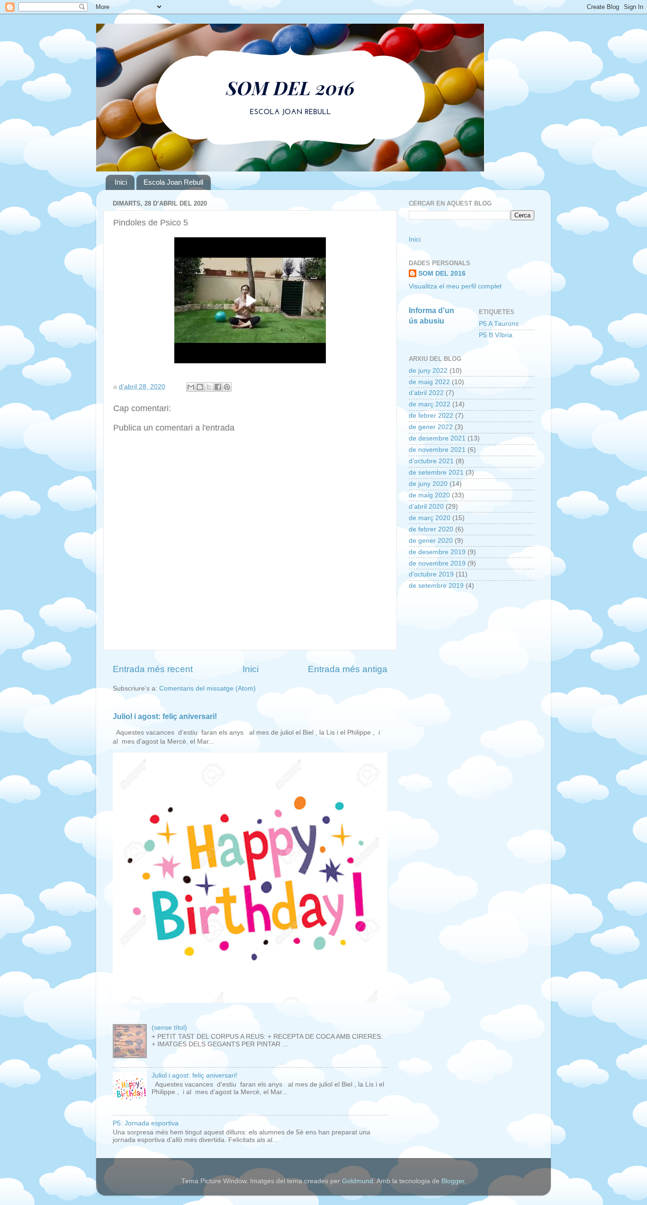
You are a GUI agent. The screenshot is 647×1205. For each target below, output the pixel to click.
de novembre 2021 (437, 449)
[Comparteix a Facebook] (218, 387)
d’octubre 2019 (431, 574)
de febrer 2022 (431, 415)
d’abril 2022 (426, 392)
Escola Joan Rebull (173, 182)
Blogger (452, 1181)
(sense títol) (169, 1027)
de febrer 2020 (431, 529)
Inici (121, 182)
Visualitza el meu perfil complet (455, 286)
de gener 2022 (431, 427)
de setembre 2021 (436, 472)
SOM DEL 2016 (442, 273)
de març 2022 (429, 404)
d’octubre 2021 (431, 461)
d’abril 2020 (426, 506)
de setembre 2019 (436, 585)
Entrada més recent (153, 669)
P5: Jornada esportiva (146, 1123)
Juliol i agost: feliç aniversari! (165, 716)
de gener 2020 (431, 540)
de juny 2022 (428, 370)
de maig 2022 (429, 382)
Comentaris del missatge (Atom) (207, 688)
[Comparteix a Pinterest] (227, 387)
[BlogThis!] (200, 387)
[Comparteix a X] (209, 387)
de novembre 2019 (437, 563)
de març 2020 (429, 518)
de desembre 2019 (437, 552)
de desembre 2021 (437, 438)
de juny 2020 (428, 483)
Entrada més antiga (347, 669)
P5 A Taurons (499, 323)
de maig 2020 (429, 495)
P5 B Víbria (495, 335)
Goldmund (357, 1181)
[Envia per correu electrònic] (191, 387)
